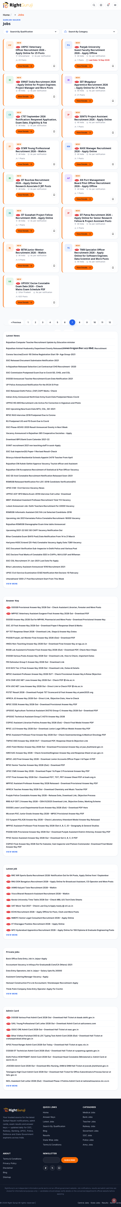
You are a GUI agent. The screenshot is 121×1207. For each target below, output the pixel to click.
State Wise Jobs (50, 1140)
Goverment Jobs (90, 1131)
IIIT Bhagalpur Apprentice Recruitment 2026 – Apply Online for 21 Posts (91, 85)
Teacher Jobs (89, 1121)
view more (12, 584)
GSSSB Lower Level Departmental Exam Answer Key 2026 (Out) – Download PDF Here (47, 807)
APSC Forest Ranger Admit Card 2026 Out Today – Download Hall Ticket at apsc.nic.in (47, 1044)
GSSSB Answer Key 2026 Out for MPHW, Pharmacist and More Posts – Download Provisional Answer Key (56, 619)
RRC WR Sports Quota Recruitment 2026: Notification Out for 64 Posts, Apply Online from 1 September (60, 875)
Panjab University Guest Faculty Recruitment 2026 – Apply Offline (89, 50)
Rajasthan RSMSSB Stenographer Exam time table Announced (35, 524)
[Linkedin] (59, 1168)
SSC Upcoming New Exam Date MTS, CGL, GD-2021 (30, 409)
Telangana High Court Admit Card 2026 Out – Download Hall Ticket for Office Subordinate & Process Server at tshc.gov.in (58, 1073)
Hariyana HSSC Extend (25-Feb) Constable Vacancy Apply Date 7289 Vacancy (43, 542)
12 (110, 322)
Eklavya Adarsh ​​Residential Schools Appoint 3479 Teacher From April (39, 457)
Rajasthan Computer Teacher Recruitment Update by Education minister (40, 342)
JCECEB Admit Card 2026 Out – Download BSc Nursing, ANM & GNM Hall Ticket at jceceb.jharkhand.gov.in (57, 1066)
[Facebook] (45, 1168)
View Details (23, 66)
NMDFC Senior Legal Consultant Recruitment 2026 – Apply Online (42, 918)
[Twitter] (52, 1168)
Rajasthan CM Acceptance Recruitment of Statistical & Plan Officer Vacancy (42, 470)
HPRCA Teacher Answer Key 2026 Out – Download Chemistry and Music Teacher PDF (46, 789)
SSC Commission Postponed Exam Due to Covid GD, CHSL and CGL (38, 372)
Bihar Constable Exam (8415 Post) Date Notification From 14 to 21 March (40, 536)
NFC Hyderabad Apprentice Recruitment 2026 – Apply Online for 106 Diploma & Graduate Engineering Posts (62, 930)
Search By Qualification (54, 1126)
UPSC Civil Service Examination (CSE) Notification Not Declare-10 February (42, 573)
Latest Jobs (48, 1121)
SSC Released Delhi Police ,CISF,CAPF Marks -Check (31, 391)
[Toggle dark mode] (101, 5)
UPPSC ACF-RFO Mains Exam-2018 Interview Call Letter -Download (38, 494)
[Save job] (54, 66)
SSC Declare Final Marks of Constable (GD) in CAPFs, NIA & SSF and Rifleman (43, 554)
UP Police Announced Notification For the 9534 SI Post (32, 385)
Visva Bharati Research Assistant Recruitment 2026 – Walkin (40, 893)
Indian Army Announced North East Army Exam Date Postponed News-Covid (42, 397)
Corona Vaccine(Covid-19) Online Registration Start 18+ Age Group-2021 (40, 354)
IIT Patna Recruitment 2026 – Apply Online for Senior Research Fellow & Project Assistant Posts (93, 218)
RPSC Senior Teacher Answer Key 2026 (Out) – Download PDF (35, 765)
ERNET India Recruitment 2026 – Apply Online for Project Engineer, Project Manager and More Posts (36, 85)
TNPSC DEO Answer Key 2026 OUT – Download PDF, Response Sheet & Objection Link (47, 741)
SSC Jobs (87, 1135)
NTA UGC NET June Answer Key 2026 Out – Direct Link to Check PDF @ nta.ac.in (44, 686)
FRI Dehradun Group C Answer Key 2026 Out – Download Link (35, 662)
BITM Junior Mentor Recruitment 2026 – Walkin (31, 251)
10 (95, 322)
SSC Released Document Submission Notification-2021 (32, 360)
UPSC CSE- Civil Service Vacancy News (25, 488)
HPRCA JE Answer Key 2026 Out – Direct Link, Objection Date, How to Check (42, 698)
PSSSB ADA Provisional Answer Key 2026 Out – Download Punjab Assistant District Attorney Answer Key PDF (58, 832)
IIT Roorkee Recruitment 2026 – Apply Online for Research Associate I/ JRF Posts (33, 183)
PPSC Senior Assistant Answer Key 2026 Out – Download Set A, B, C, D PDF (42, 838)
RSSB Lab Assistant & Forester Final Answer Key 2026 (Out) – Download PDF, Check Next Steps (51, 650)
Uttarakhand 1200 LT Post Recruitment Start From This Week (35, 579)
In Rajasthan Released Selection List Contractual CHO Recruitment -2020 (41, 366)
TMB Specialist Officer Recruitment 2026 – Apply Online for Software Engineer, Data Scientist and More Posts (91, 254)
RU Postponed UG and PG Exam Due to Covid (27, 421)
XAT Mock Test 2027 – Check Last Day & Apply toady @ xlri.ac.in (42, 906)
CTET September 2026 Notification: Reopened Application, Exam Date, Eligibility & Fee (36, 119)
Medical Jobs (89, 1112)
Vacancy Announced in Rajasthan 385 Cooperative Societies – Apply (39, 433)
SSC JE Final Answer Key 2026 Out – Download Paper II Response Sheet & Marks (44, 625)
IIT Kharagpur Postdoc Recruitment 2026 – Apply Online (37, 924)
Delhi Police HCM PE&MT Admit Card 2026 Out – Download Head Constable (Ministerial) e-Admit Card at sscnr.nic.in (56, 1058)
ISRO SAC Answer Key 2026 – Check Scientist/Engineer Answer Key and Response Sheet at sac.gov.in (54, 753)
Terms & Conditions (52, 1144)
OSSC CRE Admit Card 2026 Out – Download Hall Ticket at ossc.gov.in (45, 1029)
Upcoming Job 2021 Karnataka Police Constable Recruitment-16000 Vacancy (43, 518)
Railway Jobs (89, 1126)
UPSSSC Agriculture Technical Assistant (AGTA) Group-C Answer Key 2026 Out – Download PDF (52, 710)
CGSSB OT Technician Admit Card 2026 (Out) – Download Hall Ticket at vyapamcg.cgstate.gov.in (52, 1051)
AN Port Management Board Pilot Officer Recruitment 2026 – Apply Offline (92, 183)
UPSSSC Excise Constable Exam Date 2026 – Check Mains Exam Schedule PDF (33, 286)
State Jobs (95, 1203)
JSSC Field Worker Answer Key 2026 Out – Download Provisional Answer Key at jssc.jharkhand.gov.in (54, 747)
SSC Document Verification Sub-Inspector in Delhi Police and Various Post (41, 548)
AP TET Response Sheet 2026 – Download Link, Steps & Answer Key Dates (41, 631)
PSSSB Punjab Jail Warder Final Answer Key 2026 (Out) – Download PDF (40, 638)
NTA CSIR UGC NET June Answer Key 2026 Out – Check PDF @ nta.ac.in (40, 680)
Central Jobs (83, 1203)
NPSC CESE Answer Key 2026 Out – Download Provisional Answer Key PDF (41, 704)
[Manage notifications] (114, 1200)
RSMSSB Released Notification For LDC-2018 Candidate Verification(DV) (41, 482)
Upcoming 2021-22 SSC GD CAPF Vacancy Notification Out (34, 530)
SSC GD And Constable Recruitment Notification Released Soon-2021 (39, 476)
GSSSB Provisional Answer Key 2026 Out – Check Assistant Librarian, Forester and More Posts (56, 607)
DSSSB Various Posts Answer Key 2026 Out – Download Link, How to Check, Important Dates (50, 656)
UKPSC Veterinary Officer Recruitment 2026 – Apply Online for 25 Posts (31, 50)
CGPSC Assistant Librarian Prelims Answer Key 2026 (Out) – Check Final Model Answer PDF (50, 722)
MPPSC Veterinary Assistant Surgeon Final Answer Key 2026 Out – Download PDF (50, 613)
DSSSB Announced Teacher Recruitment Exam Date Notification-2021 (39, 378)
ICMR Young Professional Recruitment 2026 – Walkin (33, 150)
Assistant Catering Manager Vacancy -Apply (27, 977)
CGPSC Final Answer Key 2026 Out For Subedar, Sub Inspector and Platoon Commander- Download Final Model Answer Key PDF (59, 845)
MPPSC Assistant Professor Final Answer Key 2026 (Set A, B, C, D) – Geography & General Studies (52, 826)
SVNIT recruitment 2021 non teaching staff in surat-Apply (33, 445)
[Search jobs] (94, 5)
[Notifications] (108, 5)
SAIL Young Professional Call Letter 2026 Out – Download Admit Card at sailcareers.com (53, 1023)
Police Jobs (88, 1140)
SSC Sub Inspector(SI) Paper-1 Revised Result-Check (31, 451)
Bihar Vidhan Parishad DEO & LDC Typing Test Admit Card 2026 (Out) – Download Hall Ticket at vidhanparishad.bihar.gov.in (54, 1037)
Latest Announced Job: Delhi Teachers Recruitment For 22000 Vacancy (40, 506)
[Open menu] (115, 5)
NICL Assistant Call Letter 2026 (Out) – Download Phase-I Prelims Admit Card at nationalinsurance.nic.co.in (57, 1081)
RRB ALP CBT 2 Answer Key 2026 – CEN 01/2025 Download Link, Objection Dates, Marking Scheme (53, 801)
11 (102, 322)
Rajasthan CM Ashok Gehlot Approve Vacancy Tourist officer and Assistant (41, 463)
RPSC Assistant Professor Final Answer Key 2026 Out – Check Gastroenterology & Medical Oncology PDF (56, 735)
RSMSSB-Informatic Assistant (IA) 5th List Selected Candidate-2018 (39, 512)
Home (6, 14)
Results (46, 1135)
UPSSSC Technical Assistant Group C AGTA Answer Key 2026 (35, 716)
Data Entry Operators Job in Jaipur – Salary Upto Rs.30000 (34, 971)
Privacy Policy (10, 1163)
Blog (45, 1131)
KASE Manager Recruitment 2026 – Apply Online (92, 150)
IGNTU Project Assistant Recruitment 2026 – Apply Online (93, 118)
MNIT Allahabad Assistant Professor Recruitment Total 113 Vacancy (38, 500)
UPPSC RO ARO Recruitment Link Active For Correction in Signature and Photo (43, 403)
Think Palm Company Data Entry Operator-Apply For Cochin (34, 989)
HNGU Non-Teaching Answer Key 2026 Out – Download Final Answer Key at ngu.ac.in (46, 644)
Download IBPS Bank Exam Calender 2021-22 (27, 439)
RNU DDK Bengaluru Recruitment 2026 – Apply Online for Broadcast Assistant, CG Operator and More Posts (62, 881)
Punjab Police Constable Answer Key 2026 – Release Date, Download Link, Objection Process (50, 795)
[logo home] (17, 5)
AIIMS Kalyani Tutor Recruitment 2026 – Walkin (34, 887)
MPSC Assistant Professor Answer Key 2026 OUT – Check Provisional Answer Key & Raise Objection (53, 674)
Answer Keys (49, 1117)
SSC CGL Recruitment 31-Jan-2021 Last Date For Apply (32, 561)
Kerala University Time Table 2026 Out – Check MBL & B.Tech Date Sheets (46, 899)
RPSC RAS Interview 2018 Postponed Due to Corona (30, 415)
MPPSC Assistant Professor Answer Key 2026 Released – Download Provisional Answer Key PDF (52, 783)
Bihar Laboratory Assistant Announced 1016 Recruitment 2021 (35, 567)
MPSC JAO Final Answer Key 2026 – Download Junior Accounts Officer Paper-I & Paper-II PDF (50, 759)
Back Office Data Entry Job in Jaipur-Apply (26, 958)
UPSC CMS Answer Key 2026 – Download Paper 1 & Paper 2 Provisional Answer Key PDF (48, 771)
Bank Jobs (88, 1117)
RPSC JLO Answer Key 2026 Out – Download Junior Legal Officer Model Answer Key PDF (48, 728)
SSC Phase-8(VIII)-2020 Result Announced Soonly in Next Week (37, 427)
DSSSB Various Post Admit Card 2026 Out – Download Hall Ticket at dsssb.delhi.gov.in (52, 1017)
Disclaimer (8, 1168)
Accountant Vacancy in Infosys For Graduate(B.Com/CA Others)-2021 (39, 964)
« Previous (16, 322)
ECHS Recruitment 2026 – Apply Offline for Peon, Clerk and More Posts (45, 912)
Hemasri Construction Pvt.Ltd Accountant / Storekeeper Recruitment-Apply (42, 983)
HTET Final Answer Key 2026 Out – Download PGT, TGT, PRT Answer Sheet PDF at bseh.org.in (51, 777)
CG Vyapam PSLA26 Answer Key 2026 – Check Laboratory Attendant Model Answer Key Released (53, 819)
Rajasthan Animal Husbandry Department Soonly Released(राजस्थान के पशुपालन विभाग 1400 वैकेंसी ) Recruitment (56, 348)
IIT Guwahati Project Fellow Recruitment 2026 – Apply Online (34, 216)
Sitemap (7, 1177)
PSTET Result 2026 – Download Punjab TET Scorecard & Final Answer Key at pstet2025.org (49, 692)
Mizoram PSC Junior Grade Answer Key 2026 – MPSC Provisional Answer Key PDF (45, 813)
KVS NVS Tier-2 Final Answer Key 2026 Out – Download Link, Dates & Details (42, 668)
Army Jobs (88, 1144)
